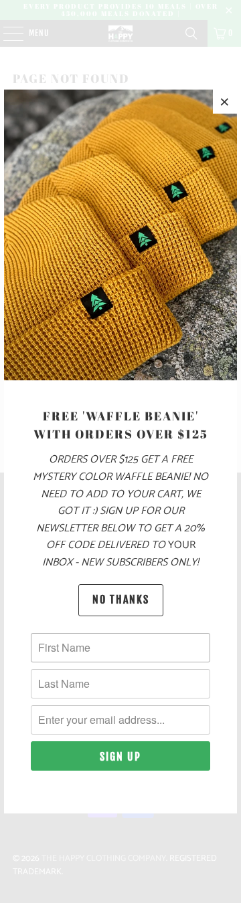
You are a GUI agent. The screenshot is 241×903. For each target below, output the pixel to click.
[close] (225, 102)
